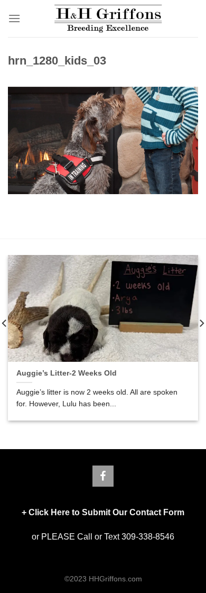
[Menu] (14, 18)
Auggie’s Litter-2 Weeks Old (66, 373)
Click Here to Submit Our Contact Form (106, 512)
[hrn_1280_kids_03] (103, 139)
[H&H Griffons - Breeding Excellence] (108, 18)
